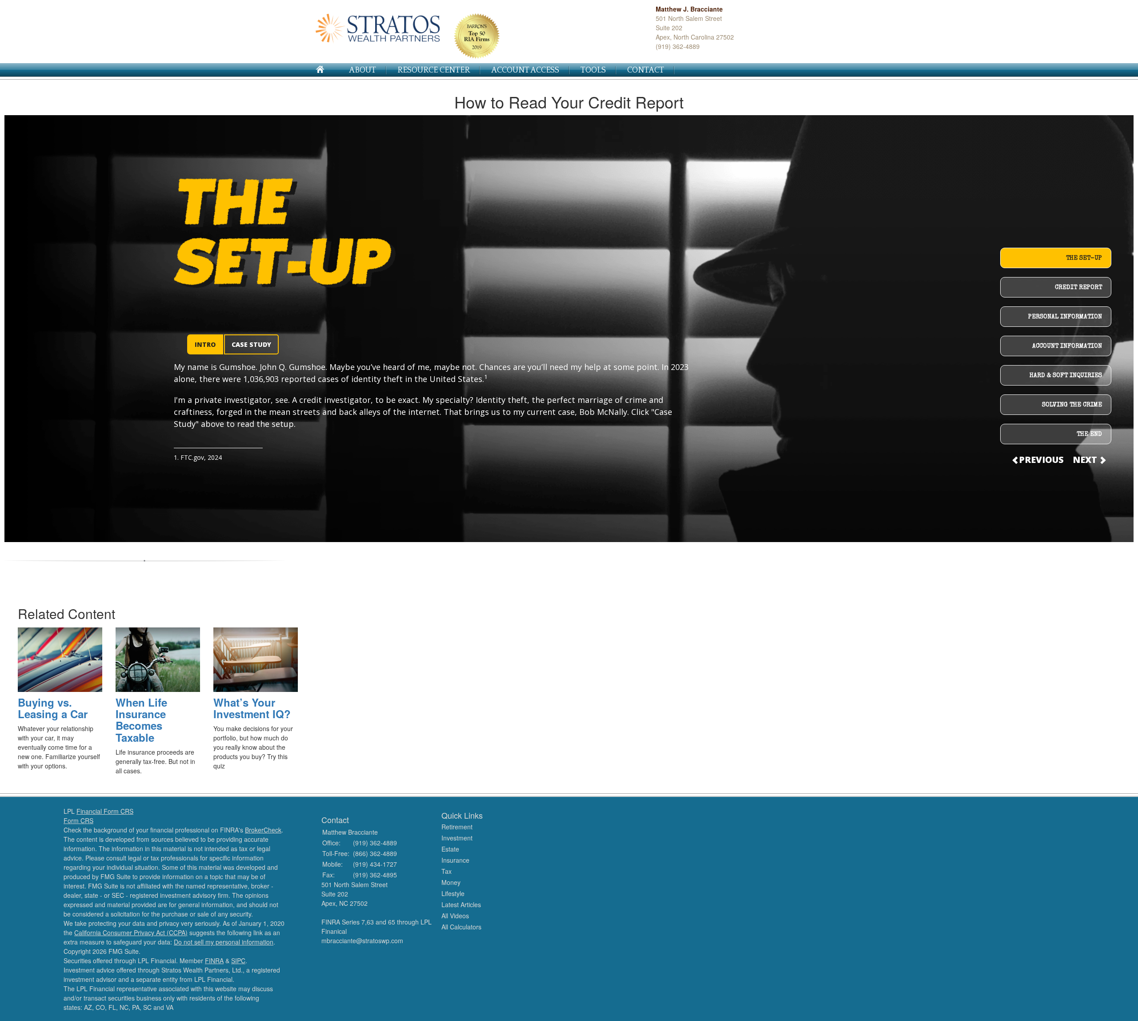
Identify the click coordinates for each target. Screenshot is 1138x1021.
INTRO (205, 344)
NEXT (1086, 460)
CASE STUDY (251, 344)
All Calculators (461, 926)
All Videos (455, 915)
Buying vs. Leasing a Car (53, 708)
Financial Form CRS (104, 811)
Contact (645, 70)
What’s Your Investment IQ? (252, 708)
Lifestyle (453, 893)
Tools (593, 70)
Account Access (525, 70)
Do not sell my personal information (223, 941)
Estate (450, 848)
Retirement (457, 826)
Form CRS (78, 820)
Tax (446, 871)
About (362, 70)
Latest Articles (461, 904)
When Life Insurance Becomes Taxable (141, 720)
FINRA (214, 960)
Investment (457, 837)
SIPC (238, 960)
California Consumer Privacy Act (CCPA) (131, 932)
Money (451, 882)
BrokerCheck (263, 829)
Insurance (455, 860)
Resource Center (433, 70)
